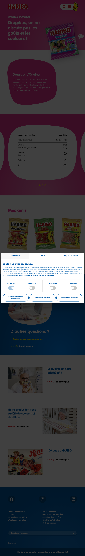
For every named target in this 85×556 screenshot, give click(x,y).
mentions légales (17, 275)
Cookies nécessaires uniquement (16, 298)
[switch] (32, 288)
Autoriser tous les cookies (69, 298)
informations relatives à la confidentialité (40, 275)
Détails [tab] (42, 256)
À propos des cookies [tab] (70, 256)
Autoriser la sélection (42, 298)
